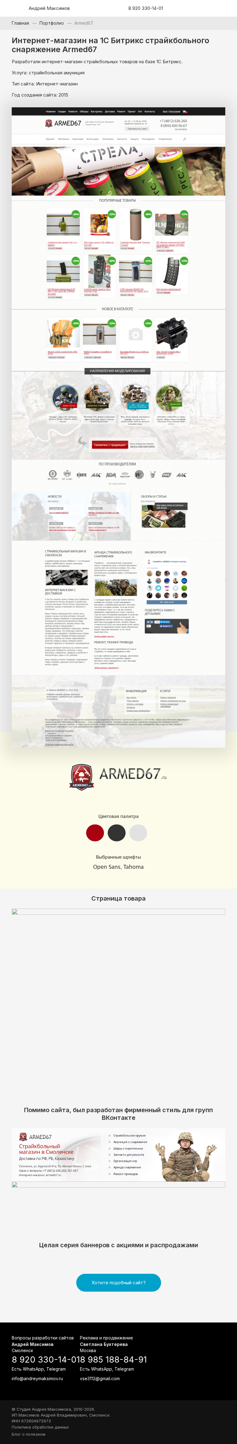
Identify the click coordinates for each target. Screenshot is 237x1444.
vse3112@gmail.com (100, 1378)
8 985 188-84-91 (113, 1360)
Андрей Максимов (49, 8)
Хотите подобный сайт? (119, 1282)
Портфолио (52, 23)
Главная (20, 23)
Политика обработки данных (40, 1427)
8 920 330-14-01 (145, 8)
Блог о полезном (28, 1434)
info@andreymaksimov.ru (37, 1378)
